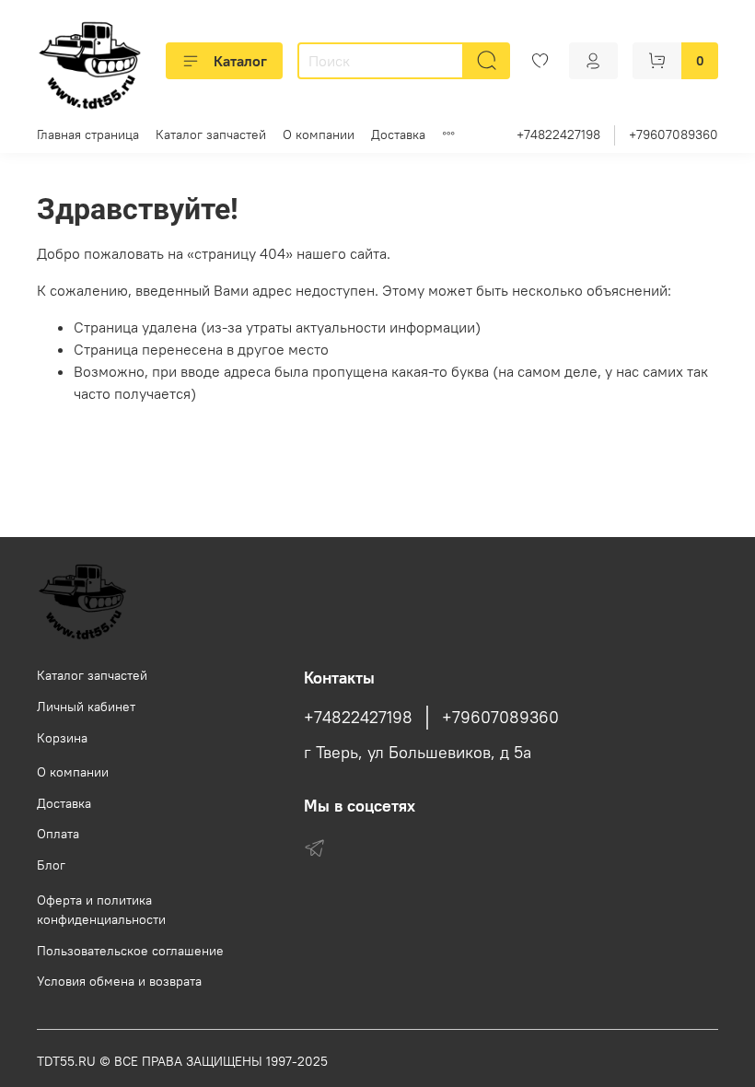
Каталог (240, 61)
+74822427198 (558, 134)
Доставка (398, 134)
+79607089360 (673, 134)
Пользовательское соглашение (130, 950)
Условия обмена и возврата (119, 981)
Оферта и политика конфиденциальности (101, 910)
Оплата (58, 833)
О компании (318, 134)
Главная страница (88, 134)
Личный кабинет (86, 706)
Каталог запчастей (211, 134)
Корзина (62, 738)
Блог (51, 865)
